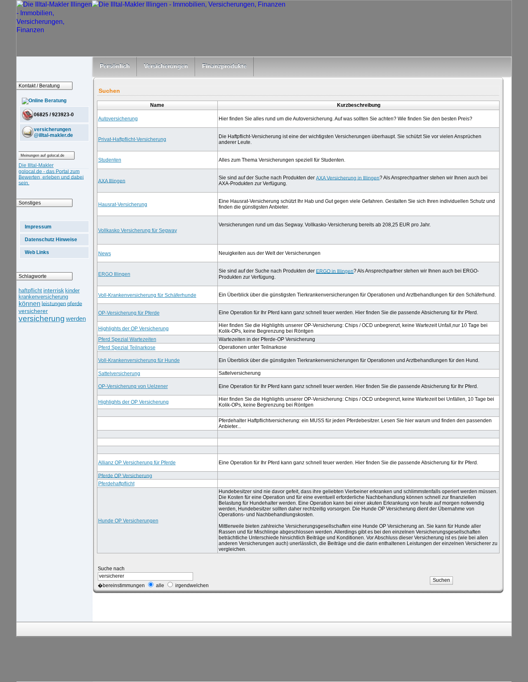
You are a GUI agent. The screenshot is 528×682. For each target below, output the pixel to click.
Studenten (109, 160)
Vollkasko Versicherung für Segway (137, 230)
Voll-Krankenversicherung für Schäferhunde (147, 295)
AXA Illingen (111, 180)
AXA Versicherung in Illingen (348, 178)
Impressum (38, 227)
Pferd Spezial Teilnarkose (127, 347)
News (104, 253)
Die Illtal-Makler (36, 165)
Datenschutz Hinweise (51, 239)
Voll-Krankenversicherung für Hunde (139, 360)
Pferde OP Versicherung (125, 475)
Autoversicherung (118, 119)
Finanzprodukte (224, 66)
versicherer (33, 311)
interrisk (53, 290)
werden (76, 318)
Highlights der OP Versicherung (133, 329)
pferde (74, 303)
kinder (72, 290)
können (29, 303)
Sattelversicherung (119, 373)
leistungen (54, 303)
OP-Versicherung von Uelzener (133, 386)
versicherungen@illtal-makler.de (53, 132)
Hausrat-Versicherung (122, 204)
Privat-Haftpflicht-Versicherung (132, 139)
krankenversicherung (43, 297)
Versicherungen (166, 66)
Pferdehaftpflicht (116, 484)
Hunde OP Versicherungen (128, 521)
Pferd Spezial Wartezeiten (127, 339)
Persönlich (115, 66)
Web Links (37, 252)
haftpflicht (30, 290)
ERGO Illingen (114, 274)
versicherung (42, 318)
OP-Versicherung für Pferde (129, 313)
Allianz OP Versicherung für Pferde (137, 463)
